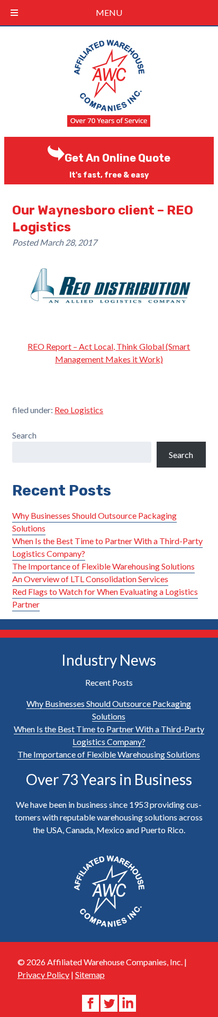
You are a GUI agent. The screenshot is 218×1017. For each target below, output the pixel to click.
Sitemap (90, 974)
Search (24, 435)
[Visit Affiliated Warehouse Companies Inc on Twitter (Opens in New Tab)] (110, 1002)
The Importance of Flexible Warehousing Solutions (103, 566)
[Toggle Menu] (14, 12)
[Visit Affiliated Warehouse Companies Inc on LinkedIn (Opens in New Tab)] (127, 1002)
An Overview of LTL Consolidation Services (90, 579)
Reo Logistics (78, 410)
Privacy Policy (43, 974)
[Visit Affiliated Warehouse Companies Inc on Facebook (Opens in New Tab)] (91, 1002)
